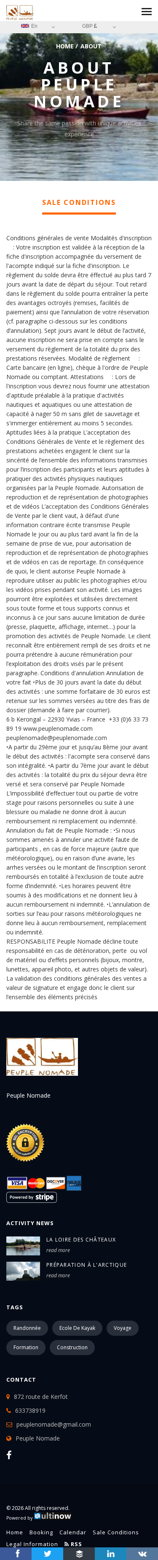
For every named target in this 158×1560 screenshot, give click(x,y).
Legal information (32, 1544)
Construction (72, 1347)
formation (25, 1347)
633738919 (30, 1410)
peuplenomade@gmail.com (53, 1424)
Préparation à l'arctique (86, 1265)
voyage (122, 1328)
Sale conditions (116, 1532)
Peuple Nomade (38, 1438)
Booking (41, 1532)
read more (58, 1250)
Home (65, 46)
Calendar (72, 1532)
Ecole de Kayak (77, 1328)
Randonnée (27, 1328)
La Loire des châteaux (81, 1239)
